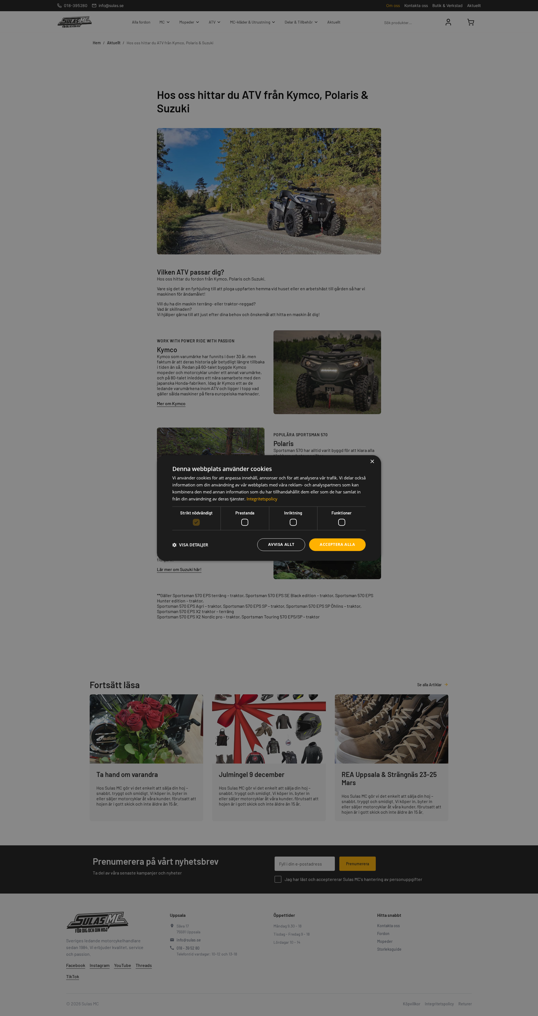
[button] (190, 545)
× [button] (372, 462)
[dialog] (269, 508)
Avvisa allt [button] (281, 544)
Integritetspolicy (262, 499)
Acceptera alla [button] (337, 544)
